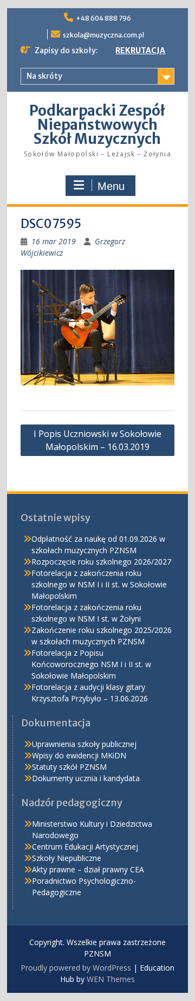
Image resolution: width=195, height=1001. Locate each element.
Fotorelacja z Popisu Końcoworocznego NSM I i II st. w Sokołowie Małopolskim (91, 664)
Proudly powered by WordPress (76, 967)
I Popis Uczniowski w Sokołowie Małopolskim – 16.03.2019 (97, 440)
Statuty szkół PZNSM (69, 767)
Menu (111, 186)
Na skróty (44, 76)
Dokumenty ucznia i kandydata (86, 778)
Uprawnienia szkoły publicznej (84, 744)
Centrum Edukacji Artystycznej (85, 846)
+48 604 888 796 (103, 18)
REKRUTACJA (140, 50)
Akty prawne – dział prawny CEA (88, 869)
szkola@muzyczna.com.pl (103, 35)
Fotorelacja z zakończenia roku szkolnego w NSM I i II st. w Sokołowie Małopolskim (99, 584)
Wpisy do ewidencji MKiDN (79, 755)
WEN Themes (111, 979)
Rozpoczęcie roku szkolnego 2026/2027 (101, 561)
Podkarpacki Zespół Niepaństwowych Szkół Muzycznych (97, 125)
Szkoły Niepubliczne (66, 858)
